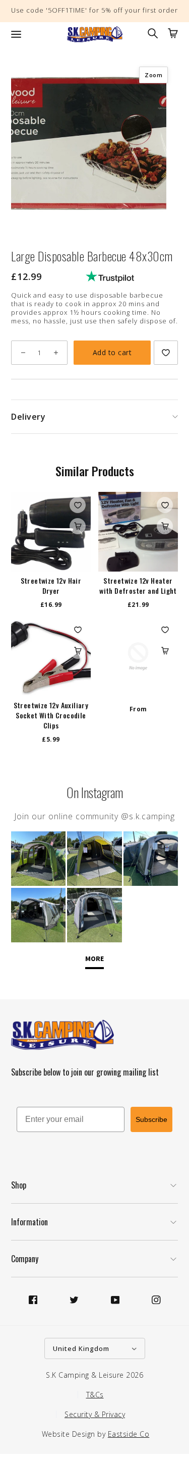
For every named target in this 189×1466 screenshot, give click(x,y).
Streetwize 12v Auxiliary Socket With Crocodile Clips (51, 715)
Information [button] (29, 1222)
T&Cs (95, 1394)
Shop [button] (18, 1185)
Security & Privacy (95, 1414)
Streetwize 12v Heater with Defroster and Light (138, 586)
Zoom (153, 75)
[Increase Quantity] (55, 352)
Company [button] (24, 1259)
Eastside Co (129, 1434)
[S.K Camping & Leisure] (94, 34)
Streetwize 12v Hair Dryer (51, 586)
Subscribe (151, 1119)
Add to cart (112, 352)
